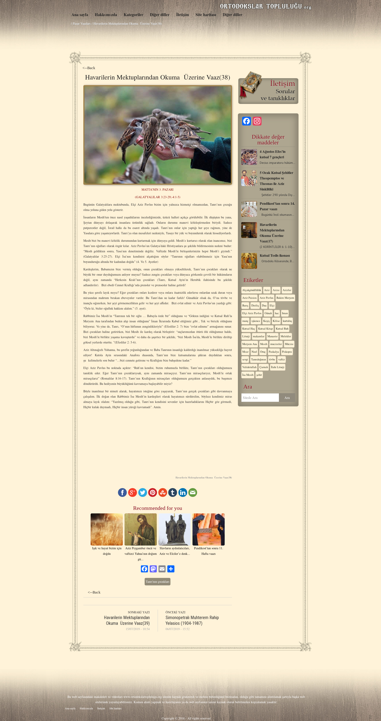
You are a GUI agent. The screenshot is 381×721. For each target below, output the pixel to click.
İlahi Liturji (277, 367)
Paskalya (274, 352)
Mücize (289, 344)
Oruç (263, 352)
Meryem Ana (249, 344)
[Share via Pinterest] (152, 496)
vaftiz (281, 359)
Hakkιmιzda (106, 14)
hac (277, 313)
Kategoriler (133, 14)
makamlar (258, 336)
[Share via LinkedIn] (182, 496)
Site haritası (206, 14)
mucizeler (276, 344)
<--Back (88, 68)
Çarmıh (264, 367)
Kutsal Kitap (265, 328)
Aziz (267, 290)
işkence (256, 321)
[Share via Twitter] (142, 496)
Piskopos (287, 352)
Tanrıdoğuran (258, 359)
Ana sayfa (79, 14)
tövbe (272, 359)
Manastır (272, 336)
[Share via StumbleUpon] (162, 496)
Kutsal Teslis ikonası (275, 255)
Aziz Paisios (249, 298)
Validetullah (249, 367)
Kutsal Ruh (282, 328)
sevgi (245, 359)
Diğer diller (160, 14)
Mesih (263, 344)
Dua (264, 305)
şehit (259, 375)
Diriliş (255, 305)
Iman (285, 313)
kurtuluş (287, 321)
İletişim (182, 14)
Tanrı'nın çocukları (157, 581)
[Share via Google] (132, 496)
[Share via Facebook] (122, 496)
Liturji (246, 336)
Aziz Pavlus (266, 298)
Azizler (287, 290)
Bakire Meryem (285, 298)
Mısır (245, 352)
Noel (254, 352)
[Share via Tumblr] (172, 496)
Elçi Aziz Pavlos (251, 313)
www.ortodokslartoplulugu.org (142, 697)
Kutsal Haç (248, 328)
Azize (276, 290)
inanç (245, 321)
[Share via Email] (192, 496)
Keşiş (266, 321)
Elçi (272, 305)
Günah (268, 313)
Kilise (276, 321)
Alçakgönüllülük (251, 290)
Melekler (286, 336)
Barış (245, 305)
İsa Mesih (247, 375)
